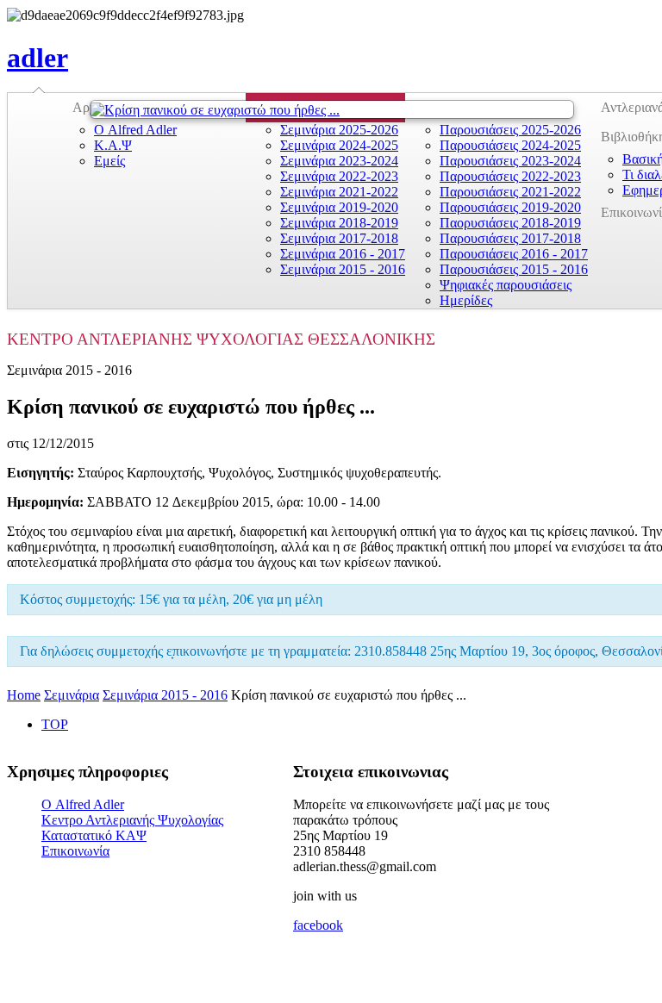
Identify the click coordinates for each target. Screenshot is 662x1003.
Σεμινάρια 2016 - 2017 (342, 253)
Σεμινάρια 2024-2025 (339, 145)
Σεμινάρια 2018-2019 (339, 222)
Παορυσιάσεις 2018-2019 (510, 222)
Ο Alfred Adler (135, 129)
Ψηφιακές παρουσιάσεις (505, 284)
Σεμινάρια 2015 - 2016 (342, 269)
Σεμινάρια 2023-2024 (339, 160)
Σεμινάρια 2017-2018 (339, 238)
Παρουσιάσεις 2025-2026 (510, 129)
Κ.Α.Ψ (113, 145)
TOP (54, 724)
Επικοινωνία (75, 851)
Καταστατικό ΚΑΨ (94, 835)
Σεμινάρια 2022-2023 (339, 176)
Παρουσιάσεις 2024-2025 (510, 145)
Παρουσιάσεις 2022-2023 (510, 176)
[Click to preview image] (332, 109)
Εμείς (109, 160)
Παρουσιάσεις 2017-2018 (510, 238)
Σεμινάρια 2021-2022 (339, 191)
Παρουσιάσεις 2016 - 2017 (514, 253)
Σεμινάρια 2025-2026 (339, 129)
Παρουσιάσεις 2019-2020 (510, 207)
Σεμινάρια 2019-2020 (339, 207)
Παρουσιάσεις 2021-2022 (510, 191)
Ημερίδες (466, 300)
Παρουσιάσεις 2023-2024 (510, 160)
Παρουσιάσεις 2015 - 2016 (514, 269)
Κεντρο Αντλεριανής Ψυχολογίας (132, 820)
